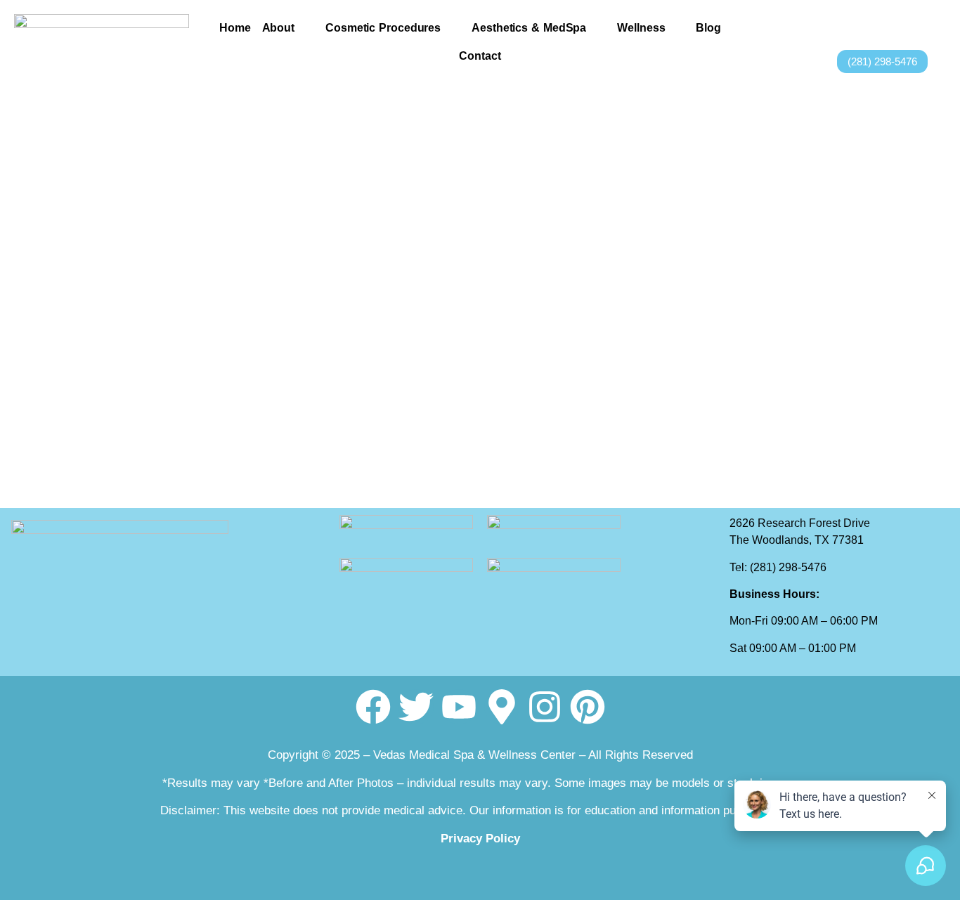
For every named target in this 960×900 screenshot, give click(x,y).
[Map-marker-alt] (501, 706)
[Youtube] (458, 706)
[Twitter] (915, 24)
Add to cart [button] (120, 450)
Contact (479, 56)
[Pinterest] (587, 706)
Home (235, 28)
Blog (708, 28)
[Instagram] (935, 24)
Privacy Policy (480, 838)
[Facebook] (897, 24)
